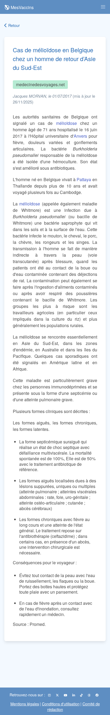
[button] (103, 7)
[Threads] (89, 695)
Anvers (80, 136)
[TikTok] (82, 695)
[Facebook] (97, 695)
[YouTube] (66, 695)
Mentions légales (24, 703)
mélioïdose (66, 123)
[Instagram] (50, 695)
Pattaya (84, 179)
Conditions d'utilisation (61, 703)
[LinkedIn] (74, 695)
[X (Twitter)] (58, 695)
